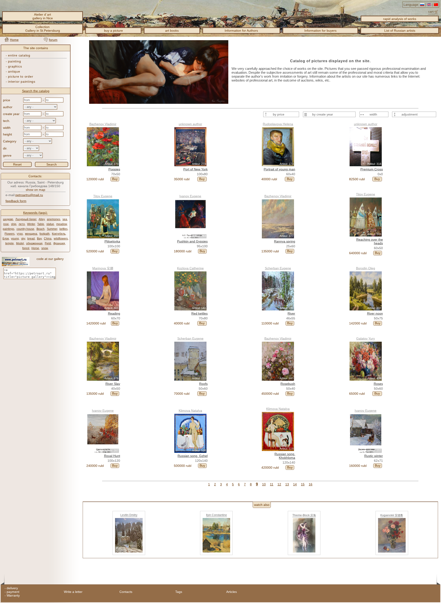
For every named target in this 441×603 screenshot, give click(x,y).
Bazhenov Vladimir (102, 124)
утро (20, 233)
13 (287, 484)
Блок (6, 238)
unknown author (190, 124)
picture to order (20, 76)
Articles (231, 592)
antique (14, 71)
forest (25, 248)
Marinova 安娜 (102, 268)
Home (14, 40)
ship (13, 224)
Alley (42, 219)
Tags (178, 592)
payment (13, 592)
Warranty (13, 595)
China (47, 238)
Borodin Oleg (365, 268)
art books (172, 30)
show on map (35, 190)
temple (9, 243)
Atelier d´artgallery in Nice (42, 16)
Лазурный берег (25, 219)
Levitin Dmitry (128, 515)
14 (295, 484)
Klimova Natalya (190, 410)
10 (264, 484)
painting (14, 61)
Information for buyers (320, 30)
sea (64, 219)
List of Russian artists (399, 30)
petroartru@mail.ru (29, 195)
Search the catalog (35, 91)
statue (50, 224)
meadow (61, 224)
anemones (53, 219)
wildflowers (61, 238)
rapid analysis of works (399, 19)
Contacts (125, 592)
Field (48, 243)
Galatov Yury (365, 338)
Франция (59, 243)
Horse (35, 248)
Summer (52, 229)
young (15, 238)
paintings (8, 229)
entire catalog (19, 55)
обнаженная (34, 243)
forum (53, 40)
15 (303, 484)
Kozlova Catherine (190, 268)
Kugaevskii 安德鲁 (391, 515)
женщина (31, 233)
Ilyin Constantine (216, 515)
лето (22, 224)
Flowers (9, 233)
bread (31, 238)
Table (40, 224)
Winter (31, 224)
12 (279, 484)
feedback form (16, 201)
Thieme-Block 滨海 (304, 515)
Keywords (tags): (35, 212)
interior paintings (21, 81)
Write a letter (73, 592)
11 (271, 484)
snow (44, 248)
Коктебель (58, 233)
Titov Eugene (102, 196)
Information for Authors (241, 30)
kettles (63, 229)
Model (20, 243)
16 (310, 484)
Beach (41, 229)
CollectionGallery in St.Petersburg (42, 28)
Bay (39, 238)
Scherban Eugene (278, 268)
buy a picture (113, 30)
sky (23, 238)
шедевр (8, 219)
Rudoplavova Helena (278, 124)
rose (6, 224)
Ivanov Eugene (190, 196)
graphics (15, 66)
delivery (12, 588)
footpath (45, 233)
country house (25, 229)
